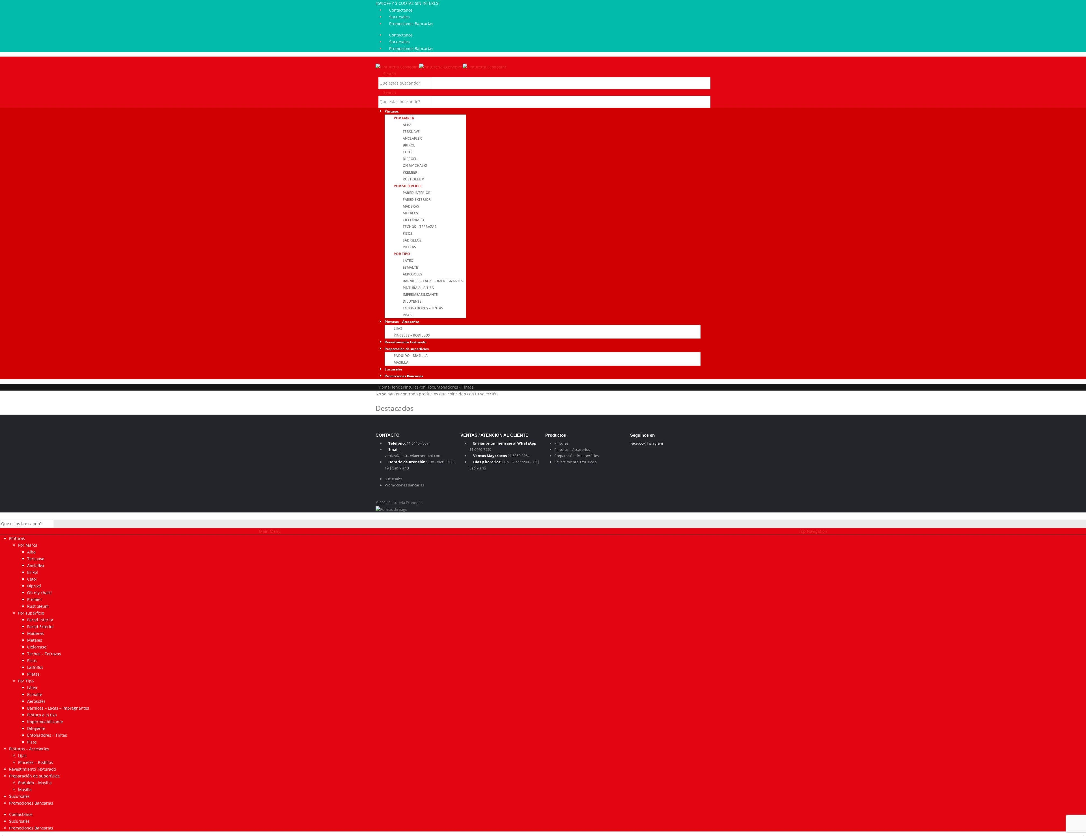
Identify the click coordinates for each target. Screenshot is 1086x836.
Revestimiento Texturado (575, 461)
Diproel (410, 158)
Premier (410, 172)
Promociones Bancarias (411, 23)
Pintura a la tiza (418, 287)
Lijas (398, 328)
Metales (410, 213)
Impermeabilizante (420, 294)
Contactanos (401, 10)
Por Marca (404, 118)
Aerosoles (412, 274)
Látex (408, 260)
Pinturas (392, 111)
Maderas (411, 206)
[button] (377, 60)
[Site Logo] (441, 66)
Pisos (407, 233)
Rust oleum (414, 179)
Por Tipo (402, 253)
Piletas (409, 247)
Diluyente (412, 301)
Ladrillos (412, 240)
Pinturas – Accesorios (402, 321)
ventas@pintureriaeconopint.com (413, 455)
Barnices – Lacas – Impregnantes (433, 281)
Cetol (408, 152)
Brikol (409, 145)
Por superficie (407, 186)
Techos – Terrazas (419, 226)
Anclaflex (412, 138)
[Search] (437, 83)
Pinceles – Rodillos (35, 762)
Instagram (655, 443)
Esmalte (410, 267)
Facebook (637, 443)
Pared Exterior (417, 199)
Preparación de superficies (407, 348)
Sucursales (399, 17)
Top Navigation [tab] (813, 531)
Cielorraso (413, 219)
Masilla (25, 789)
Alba (407, 124)
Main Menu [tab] (270, 531)
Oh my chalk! (415, 165)
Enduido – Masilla (411, 355)
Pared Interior (416, 192)
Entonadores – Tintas (423, 308)
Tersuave (411, 131)
